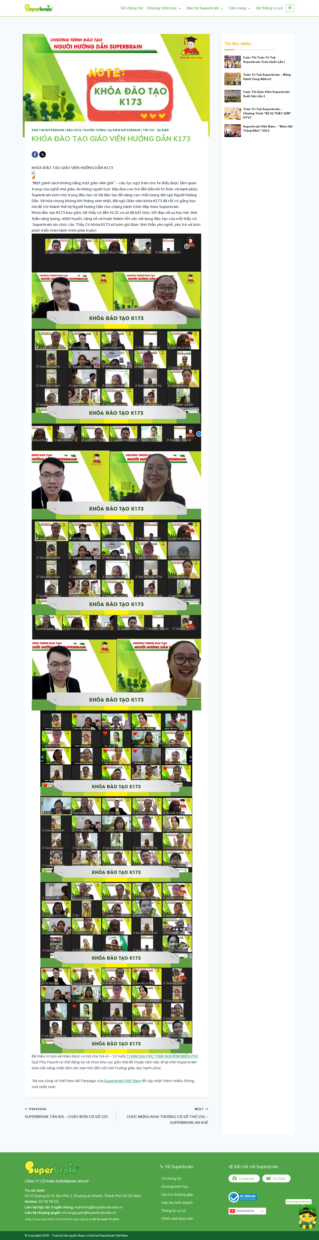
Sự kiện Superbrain (124, 130)
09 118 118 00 (48, 1201)
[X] (42, 154)
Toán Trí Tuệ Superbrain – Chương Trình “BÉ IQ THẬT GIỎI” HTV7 (267, 113)
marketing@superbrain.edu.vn (98, 1207)
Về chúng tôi (131, 8)
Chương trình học (162, 8)
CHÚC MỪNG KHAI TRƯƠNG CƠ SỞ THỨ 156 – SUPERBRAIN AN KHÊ (167, 1116)
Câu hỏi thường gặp (177, 1194)
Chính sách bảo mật (177, 1218)
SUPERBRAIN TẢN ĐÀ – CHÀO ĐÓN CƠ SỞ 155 (66, 1113)
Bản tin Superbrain (203, 8)
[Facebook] (35, 154)
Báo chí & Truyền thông (86, 130)
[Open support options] (301, 1213)
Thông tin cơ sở (173, 1210)
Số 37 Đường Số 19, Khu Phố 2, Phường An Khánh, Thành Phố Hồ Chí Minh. (83, 1196)
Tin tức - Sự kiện (156, 130)
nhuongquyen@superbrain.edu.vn (89, 1212)
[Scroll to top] (9, 1225)
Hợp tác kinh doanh (177, 1202)
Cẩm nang (237, 8)
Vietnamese (244, 1211)
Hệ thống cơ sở (269, 8)
